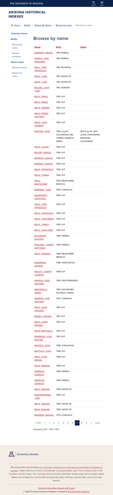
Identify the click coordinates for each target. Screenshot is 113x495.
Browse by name (64, 25)
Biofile (27, 25)
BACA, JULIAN (41, 147)
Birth (60, 47)
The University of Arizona (78, 491)
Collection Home (19, 33)
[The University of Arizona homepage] (27, 3)
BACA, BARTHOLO (43, 331)
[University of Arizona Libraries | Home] (23, 454)
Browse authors (19, 67)
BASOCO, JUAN (42, 345)
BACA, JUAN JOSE (43, 230)
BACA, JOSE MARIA (44, 219)
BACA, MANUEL (42, 365)
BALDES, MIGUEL (42, 152)
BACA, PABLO (41, 102)
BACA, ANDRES (42, 108)
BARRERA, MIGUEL (43, 52)
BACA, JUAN (40, 76)
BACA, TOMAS (41, 175)
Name (37, 47)
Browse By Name (43, 25)
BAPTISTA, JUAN (42, 351)
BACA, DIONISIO (42, 253)
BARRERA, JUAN (42, 189)
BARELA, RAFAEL (43, 316)
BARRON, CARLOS (43, 158)
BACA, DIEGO (41, 96)
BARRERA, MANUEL (44, 415)
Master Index (17, 62)
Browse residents (16, 55)
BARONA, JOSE (42, 131)
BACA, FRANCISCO (43, 169)
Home (17, 25)
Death (83, 47)
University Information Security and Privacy (56, 488)
